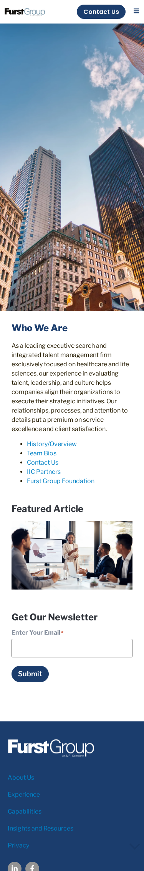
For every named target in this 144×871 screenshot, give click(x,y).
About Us (21, 777)
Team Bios (41, 453)
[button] (136, 11)
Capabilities (24, 811)
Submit (30, 674)
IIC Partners (44, 471)
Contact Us (42, 462)
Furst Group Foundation (60, 481)
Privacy (18, 845)
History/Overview (52, 444)
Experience (24, 794)
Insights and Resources (40, 828)
